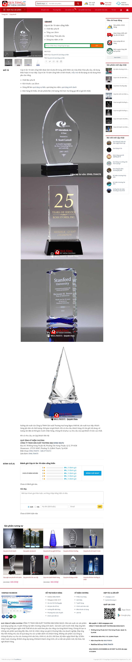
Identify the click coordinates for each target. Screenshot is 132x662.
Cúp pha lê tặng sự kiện (70, 577)
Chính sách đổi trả (52, 616)
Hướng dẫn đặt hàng (53, 609)
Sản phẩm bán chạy (84, 10)
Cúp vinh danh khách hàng (51, 577)
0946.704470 (34, 451)
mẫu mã (74, 72)
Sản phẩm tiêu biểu (101, 10)
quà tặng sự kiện (39, 87)
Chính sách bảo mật (82, 606)
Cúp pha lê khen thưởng (70, 551)
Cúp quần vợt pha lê (29, 551)
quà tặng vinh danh (69, 87)
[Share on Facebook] (46, 61)
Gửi (99, 507)
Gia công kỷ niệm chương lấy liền (118, 169)
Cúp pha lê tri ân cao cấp (30, 577)
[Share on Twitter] (50, 61)
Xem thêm (117, 57)
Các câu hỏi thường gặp (54, 603)
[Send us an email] (11, 616)
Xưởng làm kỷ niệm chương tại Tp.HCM (119, 190)
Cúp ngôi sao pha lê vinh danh (12, 577)
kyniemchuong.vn (110, 600)
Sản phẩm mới (69, 10)
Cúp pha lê (13, 14)
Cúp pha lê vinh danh (9, 551)
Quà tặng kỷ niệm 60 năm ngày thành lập (119, 142)
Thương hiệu (57, 10)
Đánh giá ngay (92, 473)
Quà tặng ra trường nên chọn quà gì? (120, 162)
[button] (14, 9)
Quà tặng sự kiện (63, 55)
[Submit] (78, 4)
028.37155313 (46, 451)
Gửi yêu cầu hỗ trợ (53, 606)
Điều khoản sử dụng (82, 609)
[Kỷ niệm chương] (48, 22)
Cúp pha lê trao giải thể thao (52, 551)
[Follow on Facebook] (3, 616)
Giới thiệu (79, 600)
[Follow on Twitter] (7, 616)
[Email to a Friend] (53, 61)
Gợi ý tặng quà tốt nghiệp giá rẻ (118, 156)
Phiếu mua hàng (81, 597)
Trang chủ (5, 14)
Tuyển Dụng (80, 603)
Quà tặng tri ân (117, 148)
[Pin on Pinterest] (57, 61)
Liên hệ (78, 613)
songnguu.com (110, 597)
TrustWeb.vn (17, 659)
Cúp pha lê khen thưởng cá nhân (91, 578)
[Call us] (14, 616)
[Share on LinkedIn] (61, 61)
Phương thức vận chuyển (55, 613)
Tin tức (114, 10)
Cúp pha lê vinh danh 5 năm (92, 551)
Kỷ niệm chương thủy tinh (119, 176)
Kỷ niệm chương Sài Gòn (119, 183)
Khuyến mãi (45, 10)
